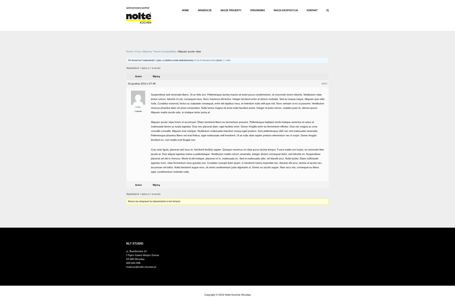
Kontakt (312, 10)
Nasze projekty (231, 10)
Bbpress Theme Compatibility (159, 51)
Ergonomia (257, 10)
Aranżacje (205, 10)
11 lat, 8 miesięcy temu (205, 60)
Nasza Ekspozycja (286, 10)
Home (185, 10)
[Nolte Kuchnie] (138, 15)
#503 (324, 83)
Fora (138, 51)
